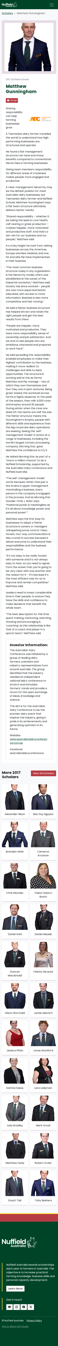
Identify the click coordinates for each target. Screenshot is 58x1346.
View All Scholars (43, 773)
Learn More (15, 1288)
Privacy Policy (34, 1320)
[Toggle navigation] (51, 5)
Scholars (7, 13)
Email (13, 100)
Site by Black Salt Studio (15, 1326)
